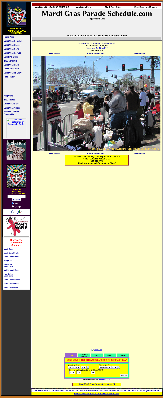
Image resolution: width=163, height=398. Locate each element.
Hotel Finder (9, 77)
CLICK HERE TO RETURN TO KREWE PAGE (97, 43)
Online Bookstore (11, 69)
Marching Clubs (11, 57)
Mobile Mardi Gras (11, 270)
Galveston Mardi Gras (8, 265)
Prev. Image (54, 53)
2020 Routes (9, 100)
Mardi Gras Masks (11, 283)
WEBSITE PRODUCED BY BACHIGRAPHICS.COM (96, 394)
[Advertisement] (13, 86)
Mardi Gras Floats (11, 257)
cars (97, 355)
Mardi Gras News (11, 49)
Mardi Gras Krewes (12, 53)
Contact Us (9, 114)
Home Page (9, 37)
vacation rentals (84, 355)
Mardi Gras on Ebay (12, 73)
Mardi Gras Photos (12, 45)
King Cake (8, 96)
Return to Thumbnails (97, 53)
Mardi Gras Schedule (13, 41)
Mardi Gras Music (11, 287)
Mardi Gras (8, 249)
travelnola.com (104, 379)
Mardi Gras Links (11, 111)
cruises (123, 355)
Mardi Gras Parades (12, 280)
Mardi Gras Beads (11, 253)
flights (109, 355)
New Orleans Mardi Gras (9, 275)
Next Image (139, 53)
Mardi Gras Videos (12, 108)
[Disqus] (97, 208)
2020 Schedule (10, 61)
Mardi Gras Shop (11, 65)
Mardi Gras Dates (12, 104)
